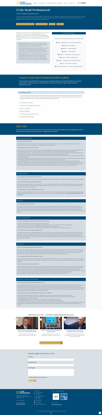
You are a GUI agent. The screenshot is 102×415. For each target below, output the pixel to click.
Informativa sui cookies (20, 404)
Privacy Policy (55, 411)
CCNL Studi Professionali (51, 3)
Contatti (70, 3)
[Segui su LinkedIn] (83, 3)
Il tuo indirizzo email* (32, 362)
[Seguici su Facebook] (78, 3)
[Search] (73, 3)
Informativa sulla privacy (42, 377)
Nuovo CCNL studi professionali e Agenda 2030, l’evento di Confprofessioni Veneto (27, 331)
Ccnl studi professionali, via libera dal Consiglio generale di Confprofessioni (74, 331)
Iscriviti (31, 380)
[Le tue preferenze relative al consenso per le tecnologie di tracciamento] (100, 413)
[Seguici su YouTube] (85, 3)
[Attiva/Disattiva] (19, 92)
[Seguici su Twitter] (81, 3)
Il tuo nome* (30, 356)
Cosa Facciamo (42, 3)
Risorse (65, 3)
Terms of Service (61, 411)
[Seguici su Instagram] (79, 3)
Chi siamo (35, 3)
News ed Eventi (59, 3)
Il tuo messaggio (31, 367)
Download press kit (58, 404)
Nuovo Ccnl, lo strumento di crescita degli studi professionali (51, 331)
